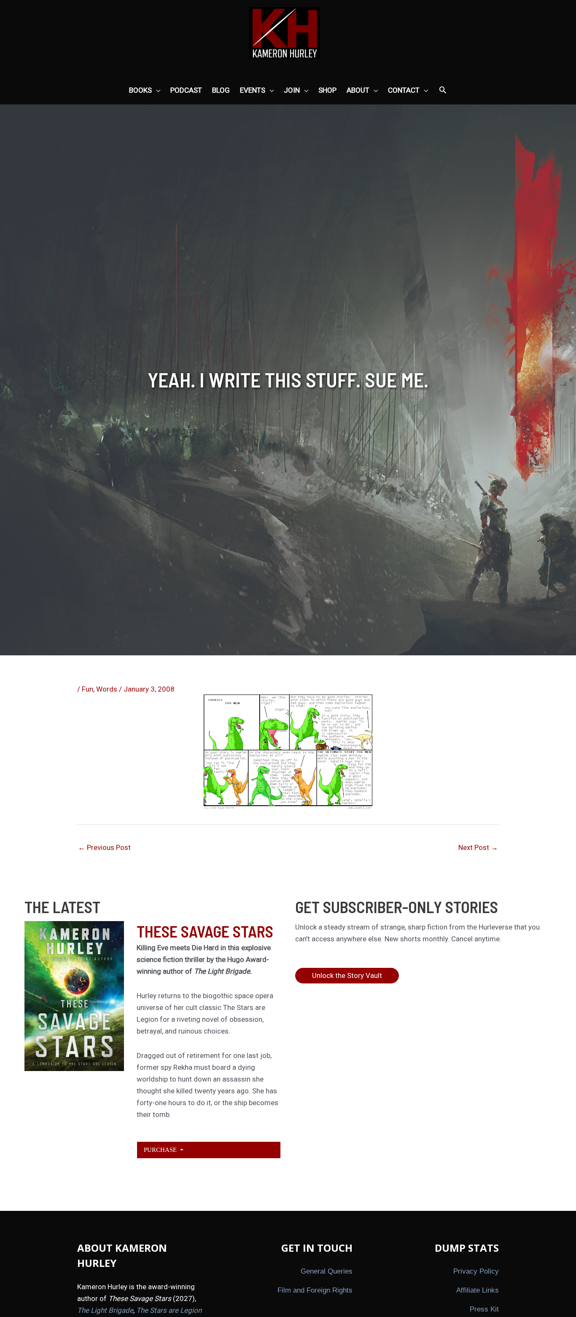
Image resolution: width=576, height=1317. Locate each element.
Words (106, 689)
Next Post (478, 847)
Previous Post (104, 847)
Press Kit (484, 1309)
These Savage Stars (205, 931)
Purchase (161, 1149)
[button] (442, 90)
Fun (87, 689)
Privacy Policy (476, 1271)
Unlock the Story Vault (347, 975)
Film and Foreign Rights (315, 1290)
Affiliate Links (477, 1290)
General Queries (327, 1271)
